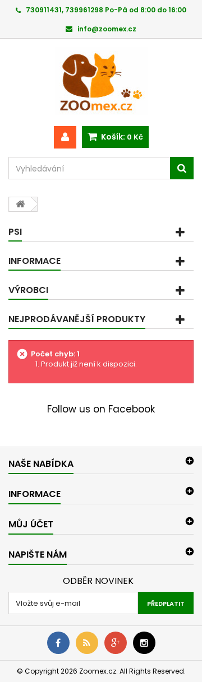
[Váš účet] (65, 137)
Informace (34, 260)
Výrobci (28, 290)
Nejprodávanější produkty (76, 319)
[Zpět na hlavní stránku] (20, 204)
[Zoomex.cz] (101, 82)
